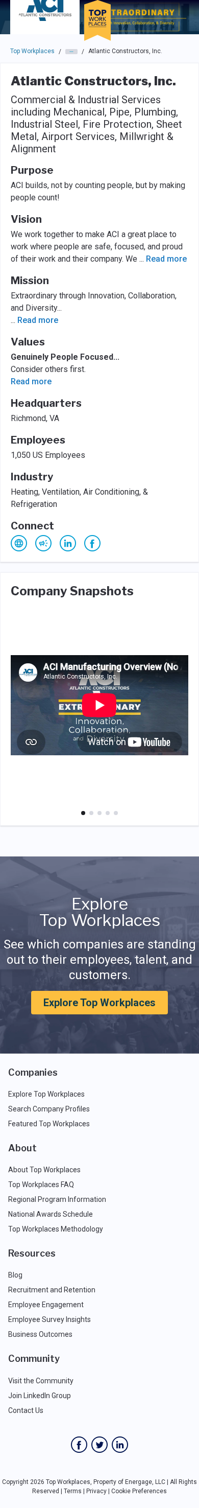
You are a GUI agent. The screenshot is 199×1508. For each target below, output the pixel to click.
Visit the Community (40, 1381)
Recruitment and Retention (51, 1290)
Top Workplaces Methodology (55, 1229)
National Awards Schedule (50, 1214)
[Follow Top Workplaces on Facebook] (79, 1444)
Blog (15, 1275)
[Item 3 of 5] (99, 813)
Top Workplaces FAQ (41, 1184)
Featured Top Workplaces (49, 1124)
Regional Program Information (57, 1199)
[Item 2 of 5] (91, 813)
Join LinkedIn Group (39, 1395)
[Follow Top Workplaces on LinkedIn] (120, 1444)
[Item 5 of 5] (116, 813)
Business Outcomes (40, 1334)
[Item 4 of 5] (108, 813)
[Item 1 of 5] (83, 813)
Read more (166, 259)
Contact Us (25, 1410)
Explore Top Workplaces (99, 1002)
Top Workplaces (32, 51)
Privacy (96, 1491)
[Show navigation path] (71, 51)
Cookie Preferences (139, 1491)
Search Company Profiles (49, 1109)
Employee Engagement (46, 1305)
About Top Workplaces (44, 1170)
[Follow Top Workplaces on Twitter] (99, 1444)
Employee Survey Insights (49, 1319)
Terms (73, 1491)
